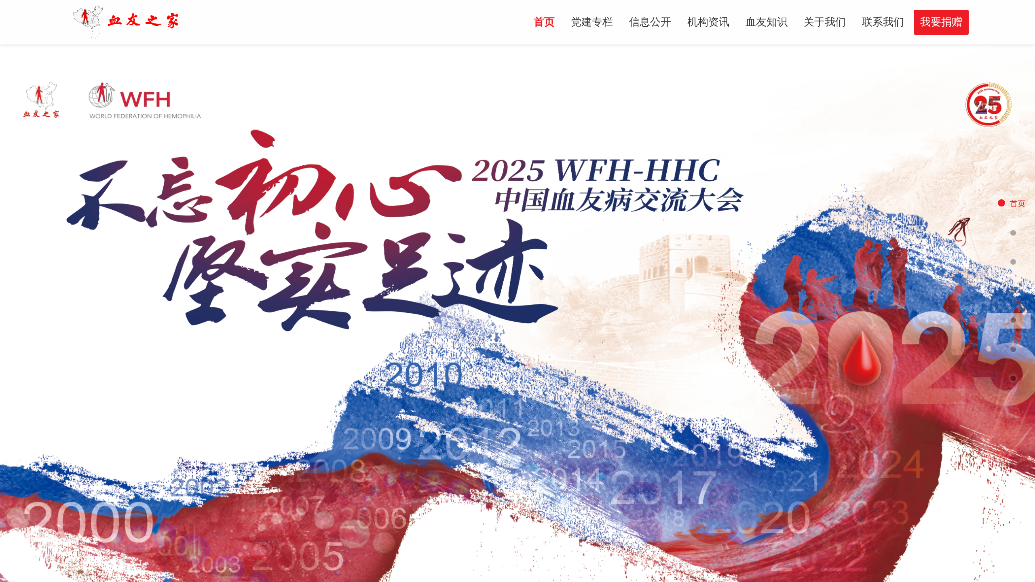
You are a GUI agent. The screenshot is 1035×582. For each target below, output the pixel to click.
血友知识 (767, 22)
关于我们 (825, 22)
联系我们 (883, 22)
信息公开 (650, 22)
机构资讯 (708, 22)
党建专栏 (592, 22)
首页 (544, 22)
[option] (517, 313)
